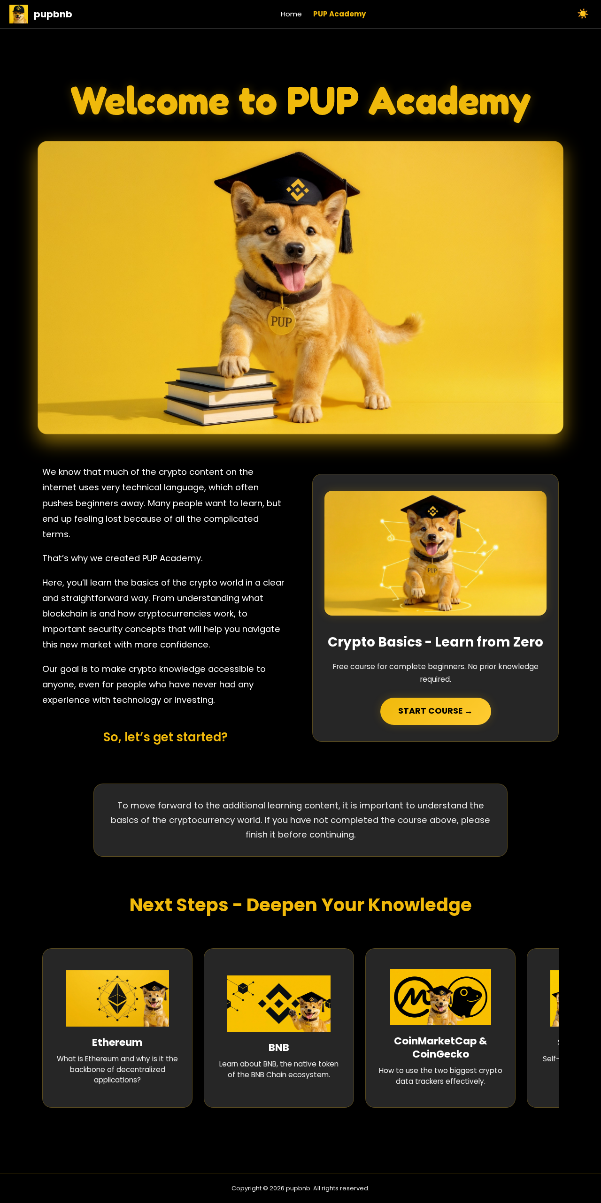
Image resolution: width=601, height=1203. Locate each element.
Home (291, 14)
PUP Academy (339, 14)
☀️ (583, 13)
